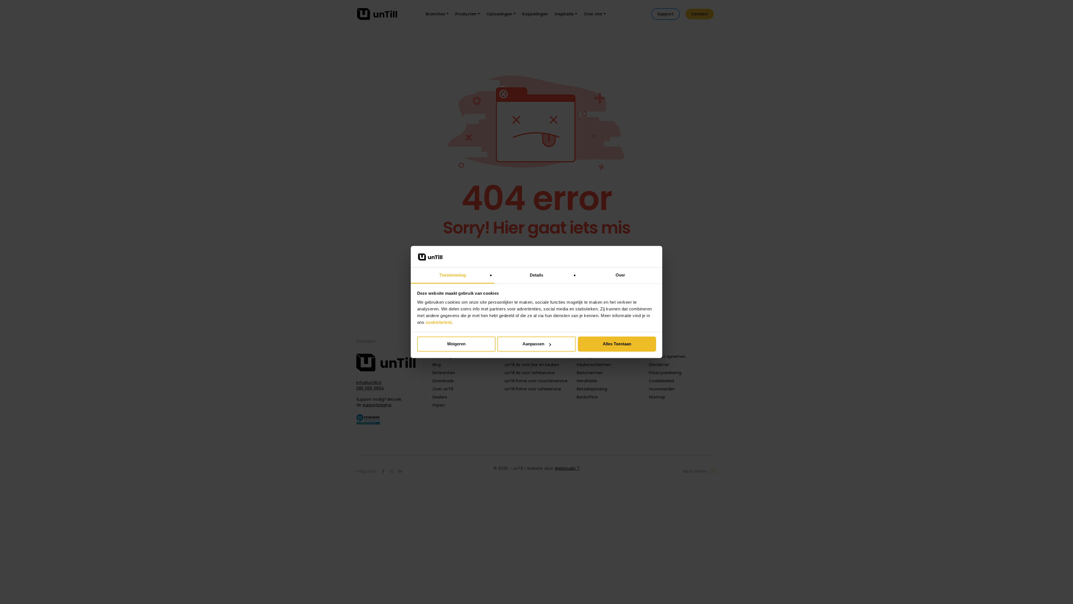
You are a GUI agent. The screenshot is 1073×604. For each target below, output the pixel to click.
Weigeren (456, 344)
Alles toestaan (617, 344)
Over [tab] (620, 275)
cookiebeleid (439, 322)
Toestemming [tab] (452, 275)
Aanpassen (533, 344)
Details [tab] (536, 275)
